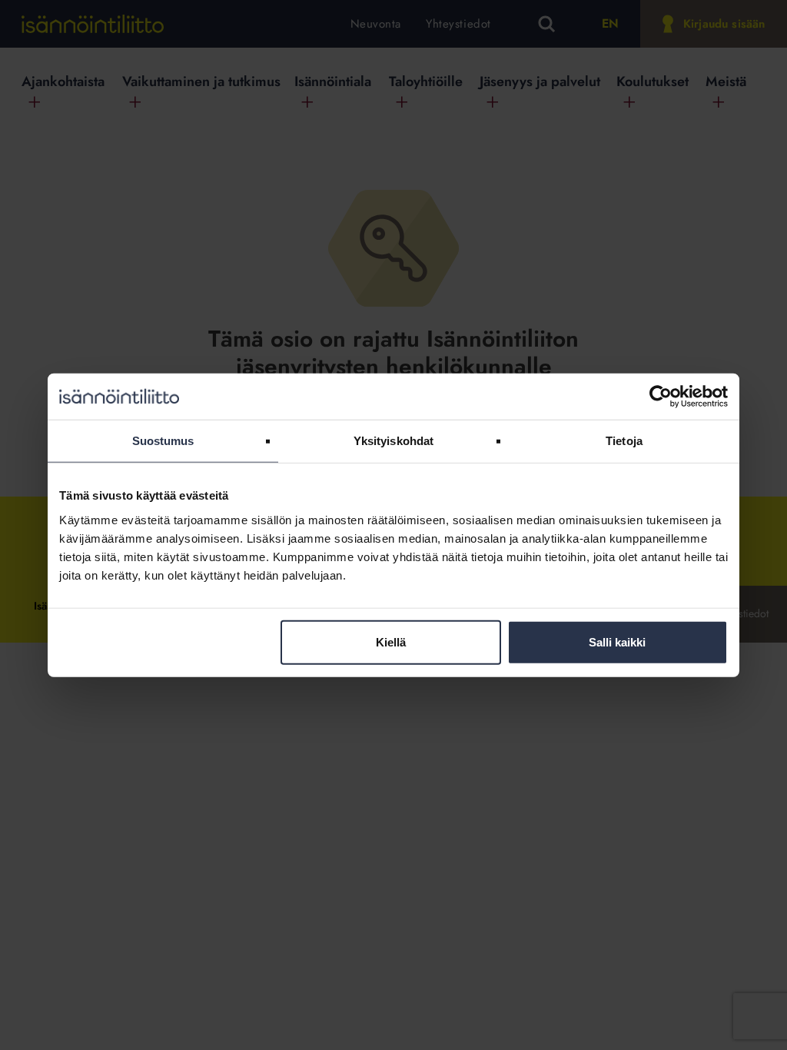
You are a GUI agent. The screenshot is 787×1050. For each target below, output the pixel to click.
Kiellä (391, 641)
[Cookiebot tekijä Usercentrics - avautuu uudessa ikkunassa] (660, 396)
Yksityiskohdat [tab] (393, 440)
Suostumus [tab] (163, 440)
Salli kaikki (617, 641)
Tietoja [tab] (624, 440)
